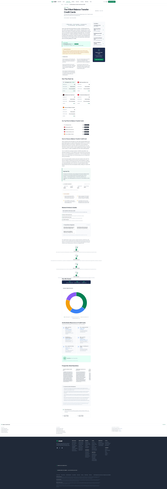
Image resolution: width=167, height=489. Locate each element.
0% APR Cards (80, 447)
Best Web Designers (101, 444)
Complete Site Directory (62, 465)
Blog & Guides (107, 445)
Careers (106, 452)
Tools (91, 1)
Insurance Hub (87, 451)
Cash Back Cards (81, 444)
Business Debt (74, 449)
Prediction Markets (94, 460)
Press (106, 451)
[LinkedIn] (57, 448)
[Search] (104, 2)
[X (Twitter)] (60, 448)
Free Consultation (112, 1)
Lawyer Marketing (100, 445)
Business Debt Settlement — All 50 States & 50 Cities (67, 470)
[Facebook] (62, 448)
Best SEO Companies (101, 443)
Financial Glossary (107, 444)
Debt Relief (59, 1)
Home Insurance (87, 453)
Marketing (86, 1)
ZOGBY (55, 1)
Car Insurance (87, 452)
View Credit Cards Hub (98, 59)
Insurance (77, 1)
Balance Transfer (81, 446)
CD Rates (86, 445)
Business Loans (94, 447)
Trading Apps (93, 458)
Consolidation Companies (74, 447)
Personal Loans (94, 443)
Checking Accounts (87, 444)
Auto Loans (93, 445)
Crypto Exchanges (94, 459)
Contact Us (106, 453)
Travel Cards (80, 445)
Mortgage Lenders (94, 444)
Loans (64, 1)
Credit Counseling (74, 445)
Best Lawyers (74, 444)
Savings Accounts (87, 443)
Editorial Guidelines (107, 450)
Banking (73, 1)
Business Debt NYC (74, 450)
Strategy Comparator (74, 448)
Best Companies (74, 443)
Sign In (106, 1)
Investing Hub (93, 453)
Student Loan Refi (94, 446)
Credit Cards (68, 1)
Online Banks (87, 447)
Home (62, 4)
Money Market (87, 446)
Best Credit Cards (81, 443)
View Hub (164, 424)
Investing (82, 1)
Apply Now (86, 127)
